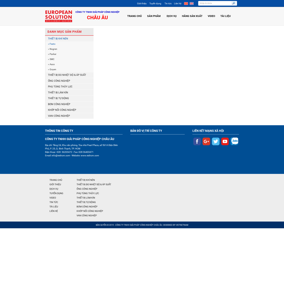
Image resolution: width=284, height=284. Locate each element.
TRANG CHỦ (134, 16)
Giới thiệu (142, 3)
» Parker (52, 54)
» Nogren (52, 49)
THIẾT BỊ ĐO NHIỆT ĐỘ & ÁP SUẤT (67, 74)
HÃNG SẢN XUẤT (192, 16)
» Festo (51, 44)
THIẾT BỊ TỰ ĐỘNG (58, 98)
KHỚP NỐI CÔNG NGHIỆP (62, 109)
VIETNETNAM (182, 225)
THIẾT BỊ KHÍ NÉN (58, 38)
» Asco (51, 64)
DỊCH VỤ (172, 16)
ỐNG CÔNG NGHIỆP (59, 80)
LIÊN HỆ (53, 211)
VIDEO (211, 16)
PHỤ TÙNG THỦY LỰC (60, 86)
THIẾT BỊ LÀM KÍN (58, 92)
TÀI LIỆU (225, 16)
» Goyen (52, 69)
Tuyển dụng (155, 3)
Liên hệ (177, 3)
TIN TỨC (53, 202)
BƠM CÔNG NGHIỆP (59, 104)
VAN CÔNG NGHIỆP (59, 115)
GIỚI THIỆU (55, 184)
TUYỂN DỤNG (56, 193)
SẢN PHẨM (154, 16)
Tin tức (168, 3)
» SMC (51, 59)
